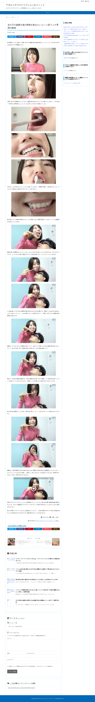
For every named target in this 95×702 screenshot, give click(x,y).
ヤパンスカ (22, 502)
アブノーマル (16, 17)
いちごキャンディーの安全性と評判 (72, 83)
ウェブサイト (10, 659)
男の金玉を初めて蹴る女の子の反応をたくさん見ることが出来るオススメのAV (37, 579)
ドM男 (52, 517)
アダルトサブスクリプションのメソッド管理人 (47, 520)
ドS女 (57, 517)
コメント (9, 638)
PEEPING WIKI (67, 57)
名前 (8, 653)
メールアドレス (30, 653)
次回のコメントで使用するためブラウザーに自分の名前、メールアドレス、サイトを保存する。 (31, 666)
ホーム (8, 17)
